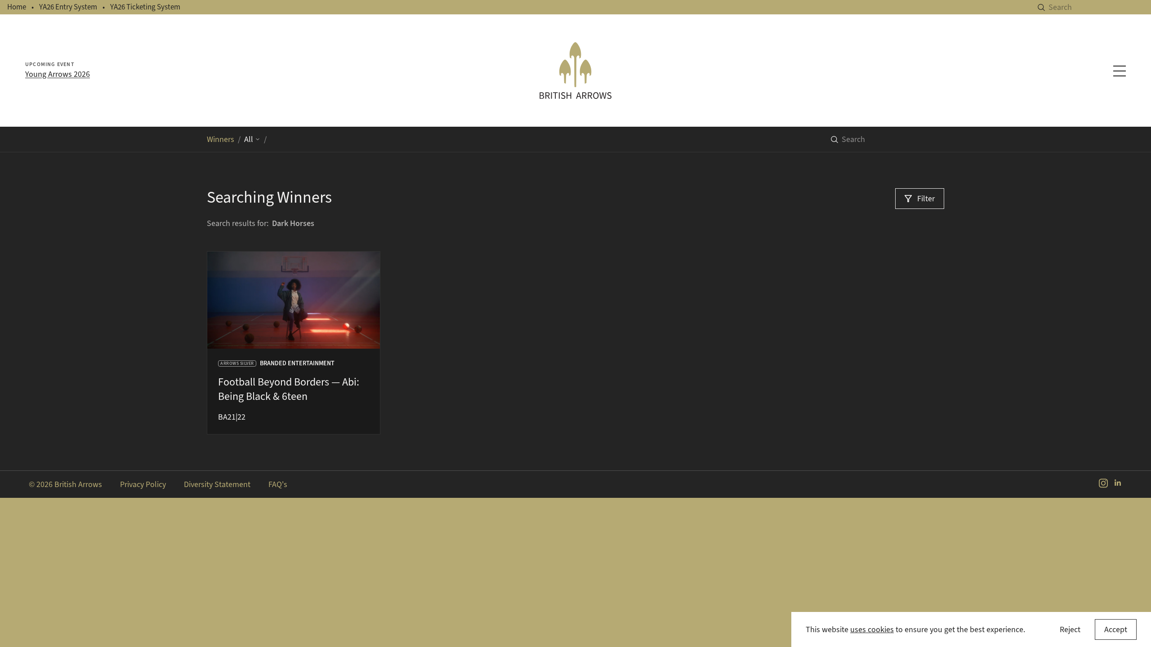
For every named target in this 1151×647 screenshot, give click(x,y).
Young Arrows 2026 (57, 74)
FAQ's (277, 484)
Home (16, 7)
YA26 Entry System (68, 7)
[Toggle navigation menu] (1119, 71)
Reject (1070, 629)
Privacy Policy (143, 484)
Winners (220, 139)
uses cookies (872, 629)
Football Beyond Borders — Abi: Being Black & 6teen (288, 389)
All (248, 139)
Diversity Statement (217, 484)
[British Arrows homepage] (575, 70)
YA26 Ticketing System (145, 7)
